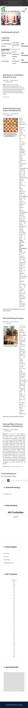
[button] (12, 53)
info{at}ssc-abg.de (14, 3)
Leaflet (22, 690)
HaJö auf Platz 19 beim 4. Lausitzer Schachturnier (13, 425)
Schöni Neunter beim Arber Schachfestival (12, 109)
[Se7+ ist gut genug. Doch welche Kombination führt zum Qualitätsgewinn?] (11, 125)
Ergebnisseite (6, 97)
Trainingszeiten (7, 494)
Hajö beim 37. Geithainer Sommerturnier (13, 76)
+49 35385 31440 (9, 1)
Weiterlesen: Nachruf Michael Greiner (13, 416)
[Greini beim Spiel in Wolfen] (11, 335)
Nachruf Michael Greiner (13, 318)
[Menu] (26, 9)
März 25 (14, 580)
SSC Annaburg (14, 80)
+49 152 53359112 (19, 1)
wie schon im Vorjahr (14, 434)
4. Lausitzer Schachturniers (16, 466)
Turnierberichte (8, 476)
